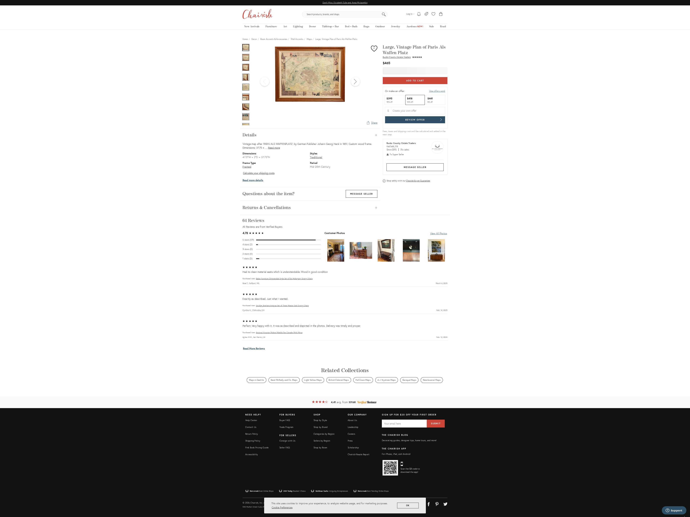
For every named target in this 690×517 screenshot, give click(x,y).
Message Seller (415, 167)
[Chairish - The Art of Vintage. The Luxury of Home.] (257, 14)
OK (408, 505)
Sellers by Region (322, 440)
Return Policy (251, 434)
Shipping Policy (252, 440)
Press (350, 440)
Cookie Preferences (282, 507)
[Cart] (441, 14)
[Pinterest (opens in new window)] (437, 503)
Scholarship (353, 447)
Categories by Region (324, 434)
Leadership (353, 427)
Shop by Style (320, 420)
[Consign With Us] (426, 14)
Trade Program (286, 427)
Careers (351, 434)
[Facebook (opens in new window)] (429, 503)
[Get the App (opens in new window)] (390, 467)
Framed (247, 166)
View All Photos (438, 233)
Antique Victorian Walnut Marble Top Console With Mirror (279, 332)
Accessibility (251, 454)
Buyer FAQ (284, 420)
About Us (352, 420)
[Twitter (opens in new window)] (445, 503)
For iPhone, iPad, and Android (396, 454)
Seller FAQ (284, 447)
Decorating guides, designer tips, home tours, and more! (409, 440)
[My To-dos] (419, 14)
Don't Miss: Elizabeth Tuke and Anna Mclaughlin (345, 2)
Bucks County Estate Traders (397, 57)
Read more (274, 147)
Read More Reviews (254, 348)
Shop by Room (320, 447)
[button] (433, 14)
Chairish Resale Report (358, 454)
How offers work (437, 91)
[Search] (383, 14)
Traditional (316, 157)
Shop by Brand (321, 427)
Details (310, 135)
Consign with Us (287, 440)
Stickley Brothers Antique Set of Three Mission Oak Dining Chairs (282, 305)
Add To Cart (415, 80)
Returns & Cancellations (310, 207)
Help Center (251, 420)
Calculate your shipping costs (259, 173)
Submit (436, 423)
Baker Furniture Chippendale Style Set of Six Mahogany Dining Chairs (284, 278)
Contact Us (250, 427)
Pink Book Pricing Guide (256, 447)
